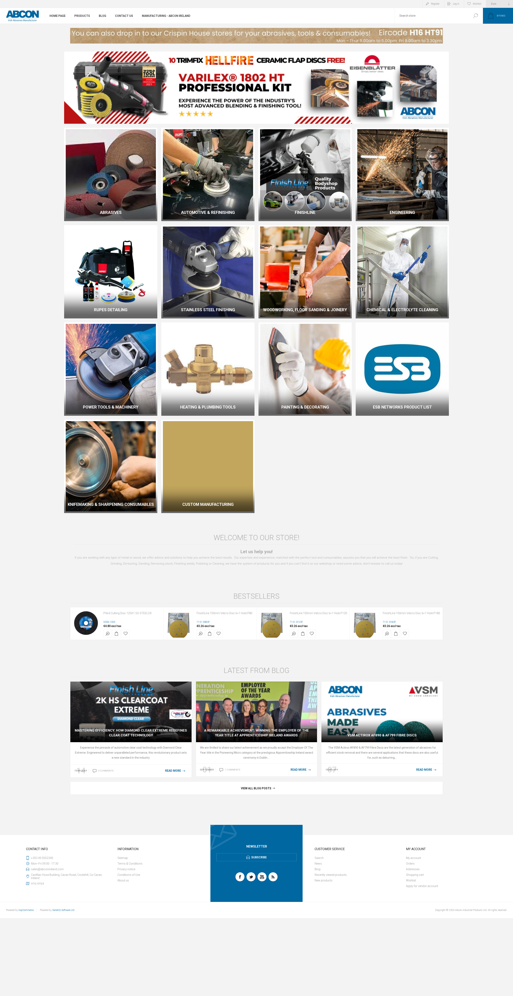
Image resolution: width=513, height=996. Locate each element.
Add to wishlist (125, 634)
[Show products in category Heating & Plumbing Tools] (207, 369)
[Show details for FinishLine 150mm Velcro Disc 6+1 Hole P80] (180, 623)
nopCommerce (26, 910)
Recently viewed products (331, 874)
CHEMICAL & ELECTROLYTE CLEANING (402, 309)
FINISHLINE (305, 212)
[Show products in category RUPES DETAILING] (110, 271)
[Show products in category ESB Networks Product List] (402, 369)
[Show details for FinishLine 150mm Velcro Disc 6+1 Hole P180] (366, 623)
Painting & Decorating (305, 407)
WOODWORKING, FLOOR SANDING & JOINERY (305, 309)
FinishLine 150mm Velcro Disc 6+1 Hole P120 (318, 613)
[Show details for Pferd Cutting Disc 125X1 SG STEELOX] (86, 623)
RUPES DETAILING (110, 309)
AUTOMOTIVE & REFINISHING (208, 212)
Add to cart (116, 634)
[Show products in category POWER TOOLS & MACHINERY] (110, 369)
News (318, 863)
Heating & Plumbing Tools (208, 407)
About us (123, 880)
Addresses (413, 869)
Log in (456, 3)
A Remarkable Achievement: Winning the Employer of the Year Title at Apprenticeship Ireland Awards (256, 732)
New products (323, 880)
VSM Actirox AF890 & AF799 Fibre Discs (382, 735)
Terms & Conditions (129, 863)
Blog (317, 869)
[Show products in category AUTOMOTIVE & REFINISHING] (207, 174)
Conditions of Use (128, 874)
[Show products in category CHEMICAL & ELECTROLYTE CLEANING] (402, 271)
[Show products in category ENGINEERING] (402, 174)
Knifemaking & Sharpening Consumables (111, 504)
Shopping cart (415, 874)
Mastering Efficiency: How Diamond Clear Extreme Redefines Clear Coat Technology (131, 732)
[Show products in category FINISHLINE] (305, 174)
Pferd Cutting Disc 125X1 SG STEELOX (127, 613)
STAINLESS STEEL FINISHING (208, 309)
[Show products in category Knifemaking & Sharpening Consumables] (110, 466)
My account (413, 858)
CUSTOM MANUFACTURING (208, 504)
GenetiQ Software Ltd (63, 910)
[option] (256, 36)
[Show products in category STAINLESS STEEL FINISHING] (207, 271)
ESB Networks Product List (402, 407)
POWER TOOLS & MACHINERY (110, 407)
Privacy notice (126, 869)
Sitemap (122, 858)
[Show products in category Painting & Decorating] (305, 369)
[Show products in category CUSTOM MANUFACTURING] (207, 466)
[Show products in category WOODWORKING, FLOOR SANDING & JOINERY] (305, 271)
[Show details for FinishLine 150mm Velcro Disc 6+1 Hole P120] (273, 623)
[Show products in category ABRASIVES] (110, 174)
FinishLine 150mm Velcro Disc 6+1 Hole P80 (224, 613)
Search (475, 16)
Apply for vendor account (422, 886)
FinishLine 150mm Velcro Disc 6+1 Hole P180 (411, 613)
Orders (410, 863)
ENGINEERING (402, 212)
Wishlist (411, 880)
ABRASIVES (111, 212)
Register (435, 3)
